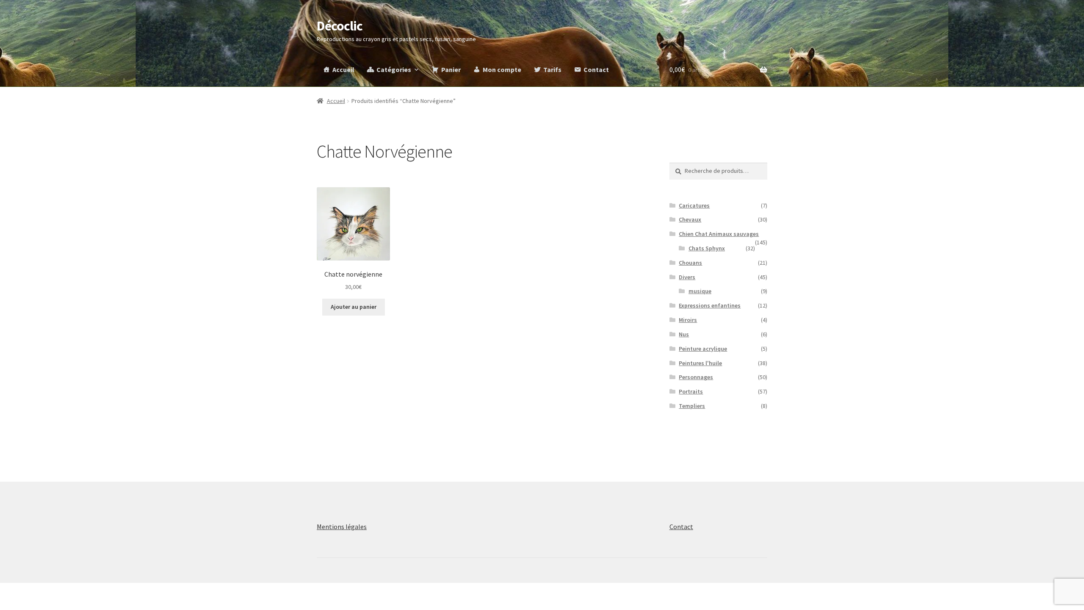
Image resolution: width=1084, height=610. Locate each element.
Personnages (696, 377)
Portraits (691, 391)
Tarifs (552, 69)
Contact (596, 69)
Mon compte (502, 69)
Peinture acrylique (703, 348)
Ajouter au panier (353, 307)
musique (700, 291)
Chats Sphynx (707, 248)
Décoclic (339, 25)
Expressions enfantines (710, 305)
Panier (451, 69)
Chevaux (690, 219)
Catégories (393, 69)
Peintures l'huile (700, 363)
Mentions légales (342, 526)
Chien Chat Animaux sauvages (719, 234)
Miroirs (688, 320)
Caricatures (694, 205)
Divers (687, 277)
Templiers (692, 406)
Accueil (343, 69)
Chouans (690, 262)
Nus (684, 334)
